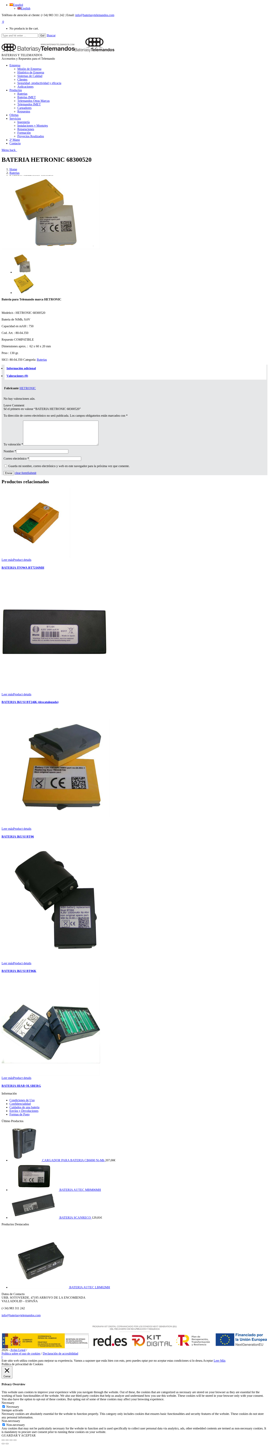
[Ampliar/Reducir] (15, 1440)
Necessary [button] (8, 1402)
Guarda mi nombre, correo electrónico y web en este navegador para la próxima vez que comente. (69, 466)
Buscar (51, 35)
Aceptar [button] (208, 1360)
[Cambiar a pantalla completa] (11, 1440)
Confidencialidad (20, 1103)
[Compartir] (7, 1440)
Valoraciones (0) (17, 375)
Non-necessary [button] (11, 1421)
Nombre (10, 451)
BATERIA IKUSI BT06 (18, 836)
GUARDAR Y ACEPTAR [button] (19, 1435)
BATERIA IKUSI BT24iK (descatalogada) (30, 702)
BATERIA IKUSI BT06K (19, 971)
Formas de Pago (19, 1114)
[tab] (135, 368)
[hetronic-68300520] (51, 248)
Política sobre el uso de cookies (21, 1353)
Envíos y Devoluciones (23, 1110)
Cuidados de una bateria (24, 1107)
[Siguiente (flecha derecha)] (7, 1443)
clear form (21, 473)
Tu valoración (13, 444)
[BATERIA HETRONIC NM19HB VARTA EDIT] (23, 292)
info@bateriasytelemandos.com (94, 15)
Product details (22, 559)
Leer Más (219, 1360)
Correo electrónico (16, 458)
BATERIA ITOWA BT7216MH (23, 567)
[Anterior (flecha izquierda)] (3, 1443)
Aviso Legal (17, 1350)
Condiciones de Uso (22, 1100)
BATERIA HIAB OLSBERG (21, 1085)
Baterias (14, 173)
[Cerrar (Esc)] (3, 1440)
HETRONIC (27, 388)
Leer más (7, 559)
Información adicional (21, 368)
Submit (31, 473)
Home (13, 169)
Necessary (12, 1406)
